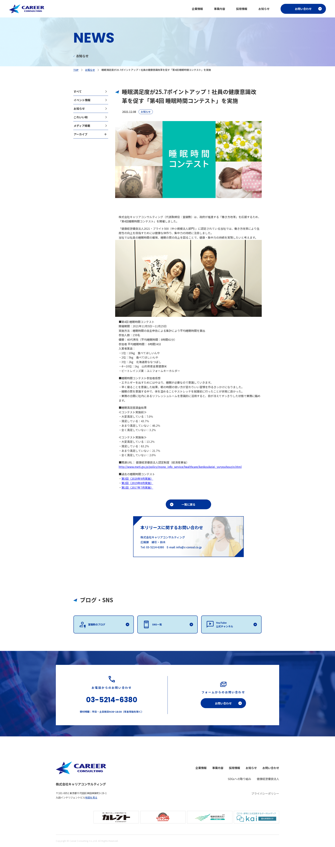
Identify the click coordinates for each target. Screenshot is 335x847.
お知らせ (264, 9)
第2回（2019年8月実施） (137, 483)
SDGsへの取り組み (239, 779)
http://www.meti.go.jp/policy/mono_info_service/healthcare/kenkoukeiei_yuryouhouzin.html (180, 467)
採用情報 (241, 9)
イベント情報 (82, 100)
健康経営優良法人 (268, 779)
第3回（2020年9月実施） (137, 478)
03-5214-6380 (111, 700)
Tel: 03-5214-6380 (153, 547)
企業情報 (197, 9)
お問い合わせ (303, 9)
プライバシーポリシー (265, 793)
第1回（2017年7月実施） (137, 487)
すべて (78, 91)
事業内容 (219, 9)
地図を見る (91, 797)
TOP (76, 70)
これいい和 (81, 117)
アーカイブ (80, 134)
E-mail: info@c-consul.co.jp (184, 547)
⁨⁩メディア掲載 (82, 126)
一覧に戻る (188, 504)
